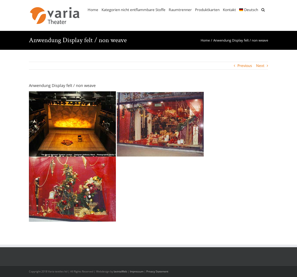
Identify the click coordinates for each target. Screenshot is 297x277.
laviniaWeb (120, 271)
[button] (263, 9)
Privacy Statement (157, 271)
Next (260, 65)
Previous (244, 65)
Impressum (136, 271)
